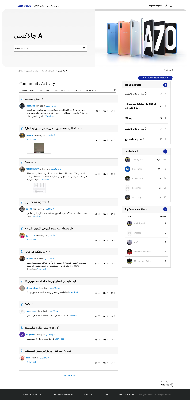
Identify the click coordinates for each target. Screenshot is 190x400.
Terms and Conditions (63, 395)
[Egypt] (24, 6)
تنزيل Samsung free (35, 202)
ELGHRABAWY (32, 169)
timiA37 (29, 258)
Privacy (88, 395)
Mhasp (129, 118)
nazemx (29, 135)
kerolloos (30, 106)
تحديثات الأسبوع (134, 139)
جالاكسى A (51, 106)
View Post (49, 116)
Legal (105, 395)
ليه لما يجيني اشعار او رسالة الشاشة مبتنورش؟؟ (50, 281)
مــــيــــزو (30, 235)
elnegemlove (32, 288)
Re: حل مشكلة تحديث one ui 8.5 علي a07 (140, 105)
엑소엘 (29, 209)
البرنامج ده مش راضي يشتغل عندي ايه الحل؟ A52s (52, 128)
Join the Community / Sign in (155, 78)
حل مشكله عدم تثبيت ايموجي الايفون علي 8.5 (49, 228)
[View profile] (22, 106)
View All (146, 84)
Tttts (28, 358)
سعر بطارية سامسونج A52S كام (42, 327)
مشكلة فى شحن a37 (36, 251)
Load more (67, 375)
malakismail (31, 311)
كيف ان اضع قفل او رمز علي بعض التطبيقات (48, 350)
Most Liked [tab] (44, 90)
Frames (29, 162)
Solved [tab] (77, 90)
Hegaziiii (30, 334)
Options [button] (167, 70)
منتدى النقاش (39, 6)
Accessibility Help (32, 395)
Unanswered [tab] (92, 90)
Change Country (126, 395)
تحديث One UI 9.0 (135, 93)
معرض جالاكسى (53, 6)
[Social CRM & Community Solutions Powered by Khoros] (167, 384)
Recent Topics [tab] (28, 90)
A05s (27, 304)
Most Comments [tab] (62, 90)
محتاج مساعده (32, 98)
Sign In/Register (155, 6)
